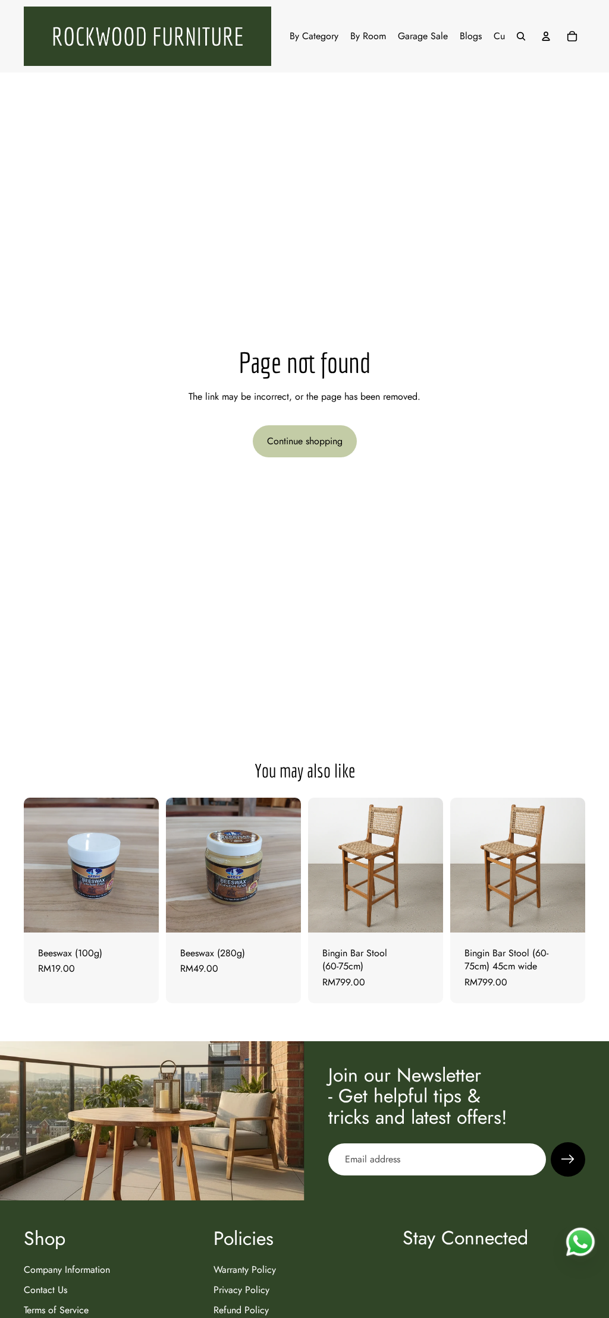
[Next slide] (430, 865)
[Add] (140, 914)
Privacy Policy (241, 1290)
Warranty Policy (245, 1269)
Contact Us (45, 1290)
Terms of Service (56, 1310)
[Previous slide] (321, 865)
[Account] (546, 36)
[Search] (521, 36)
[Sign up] (568, 1159)
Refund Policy (241, 1310)
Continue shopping (305, 441)
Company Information (67, 1269)
